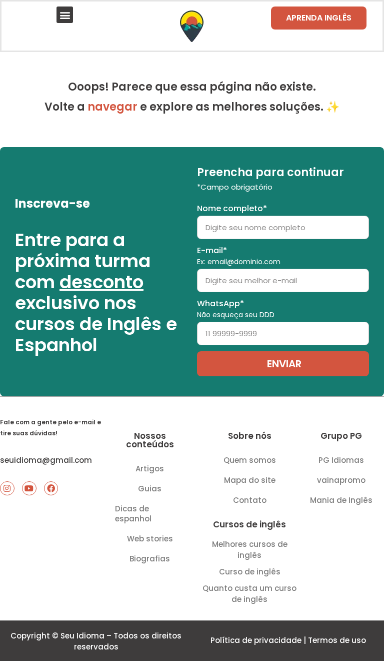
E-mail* (238, 256)
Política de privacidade (256, 640)
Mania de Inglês (341, 500)
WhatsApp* (235, 309)
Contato (249, 500)
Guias (150, 488)
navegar (113, 107)
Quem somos (250, 460)
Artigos (150, 468)
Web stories (150, 538)
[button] (64, 15)
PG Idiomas (341, 460)
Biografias (150, 558)
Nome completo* (232, 208)
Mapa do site (250, 480)
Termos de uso (337, 640)
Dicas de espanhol (133, 513)
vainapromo (341, 480)
